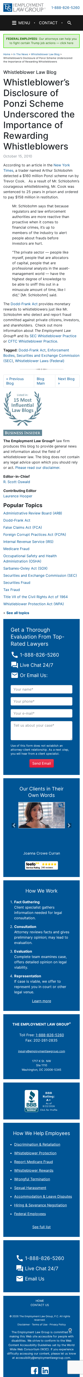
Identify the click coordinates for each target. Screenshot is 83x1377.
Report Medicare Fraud (33, 1161)
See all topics (17, 613)
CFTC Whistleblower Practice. (33, 341)
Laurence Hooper (17, 496)
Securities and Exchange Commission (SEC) (40, 575)
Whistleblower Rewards (33, 1170)
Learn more (41, 1001)
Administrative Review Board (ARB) (32, 513)
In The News (20, 54)
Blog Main (41, 381)
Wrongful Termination (32, 1179)
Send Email (41, 763)
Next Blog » (66, 381)
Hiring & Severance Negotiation (40, 1205)
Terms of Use (40, 1324)
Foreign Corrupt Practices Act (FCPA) (34, 534)
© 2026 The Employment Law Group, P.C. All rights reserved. (40, 1318)
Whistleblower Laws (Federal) (39, 361)
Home (6, 54)
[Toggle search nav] (69, 23)
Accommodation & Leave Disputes (43, 1196)
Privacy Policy (58, 1324)
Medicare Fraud (16, 548)
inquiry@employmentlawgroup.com (41, 1051)
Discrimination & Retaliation (37, 1144)
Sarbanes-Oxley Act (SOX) (25, 568)
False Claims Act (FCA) (22, 527)
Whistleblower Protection (35, 1153)
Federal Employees (30, 1214)
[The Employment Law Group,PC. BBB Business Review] (41, 1100)
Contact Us (40, 1305)
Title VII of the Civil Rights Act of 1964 (35, 597)
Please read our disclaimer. (37, 467)
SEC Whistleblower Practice (53, 336)
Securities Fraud (16, 582)
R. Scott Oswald (16, 482)
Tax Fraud (11, 589)
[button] (14, 825)
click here (66, 43)
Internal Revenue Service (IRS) (28, 541)
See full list (41, 1227)
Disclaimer (23, 1324)
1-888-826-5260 (65, 7)
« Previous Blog (15, 381)
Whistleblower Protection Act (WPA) (33, 604)
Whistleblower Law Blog (45, 54)
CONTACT (48, 22)
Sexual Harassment (30, 1187)
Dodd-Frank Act (24, 304)
